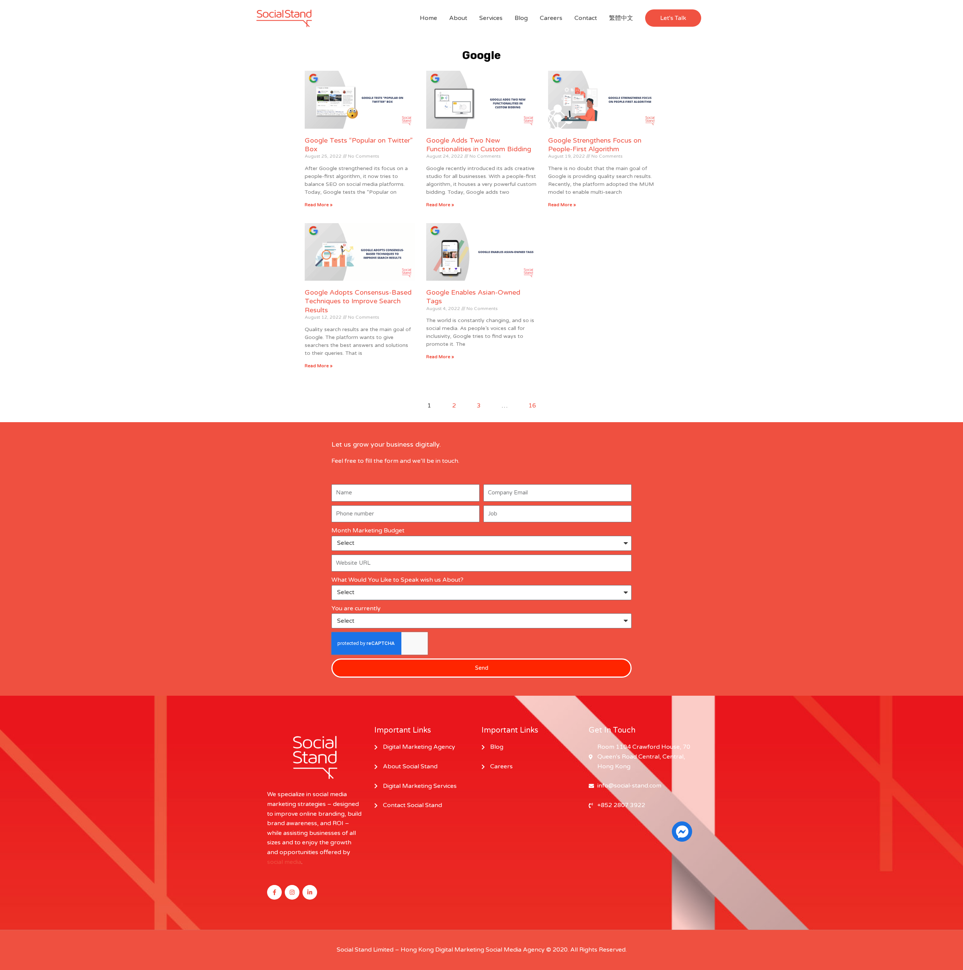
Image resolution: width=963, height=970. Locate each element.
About (458, 18)
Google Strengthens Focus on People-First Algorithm (594, 144)
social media (284, 862)
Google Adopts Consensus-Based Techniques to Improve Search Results (358, 301)
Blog (521, 18)
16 (532, 405)
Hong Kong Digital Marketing (442, 949)
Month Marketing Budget (367, 530)
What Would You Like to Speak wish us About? (397, 580)
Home (428, 18)
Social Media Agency (515, 949)
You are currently (356, 608)
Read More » (319, 204)
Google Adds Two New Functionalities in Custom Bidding (478, 144)
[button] (673, 18)
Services (491, 18)
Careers (551, 18)
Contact (585, 18)
